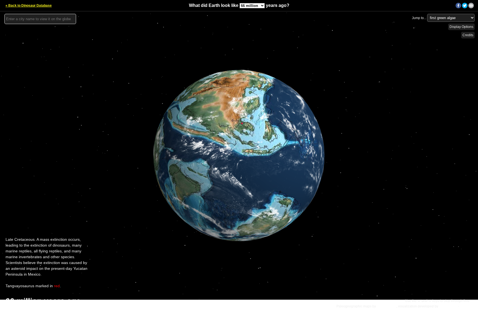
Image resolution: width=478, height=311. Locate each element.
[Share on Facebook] (458, 7)
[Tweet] (464, 7)
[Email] (471, 7)
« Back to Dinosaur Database (29, 5)
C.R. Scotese (386, 306)
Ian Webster (448, 306)
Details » (467, 306)
